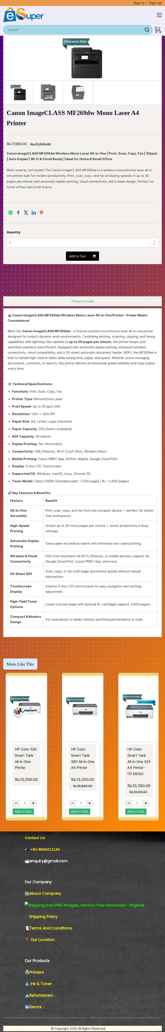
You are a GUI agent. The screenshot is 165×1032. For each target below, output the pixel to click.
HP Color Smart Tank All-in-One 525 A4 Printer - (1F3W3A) (138, 761)
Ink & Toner (41, 983)
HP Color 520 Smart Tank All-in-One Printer (26, 758)
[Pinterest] (41, 212)
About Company (45, 893)
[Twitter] (26, 212)
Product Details (83, 301)
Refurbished (41, 995)
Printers (36, 972)
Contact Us (35, 838)
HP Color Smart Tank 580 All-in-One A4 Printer (82, 758)
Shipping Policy (43, 916)
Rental (36, 1007)
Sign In (139, 3)
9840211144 (49, 849)
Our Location (43, 939)
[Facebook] (18, 212)
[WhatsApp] (10, 212)
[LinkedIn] (34, 212)
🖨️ (27, 972)
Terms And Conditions (50, 928)
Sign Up (155, 3)
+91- (34, 849)
